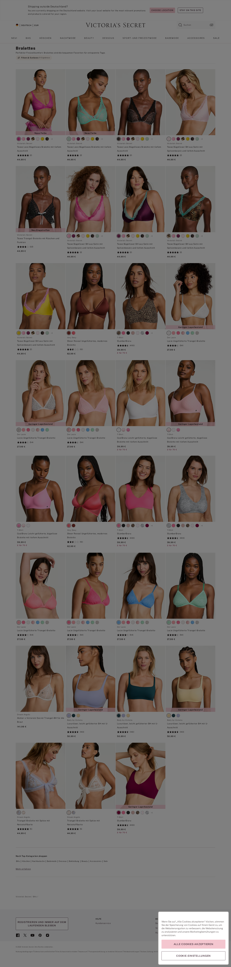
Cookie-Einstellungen (193, 955)
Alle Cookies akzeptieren (193, 944)
